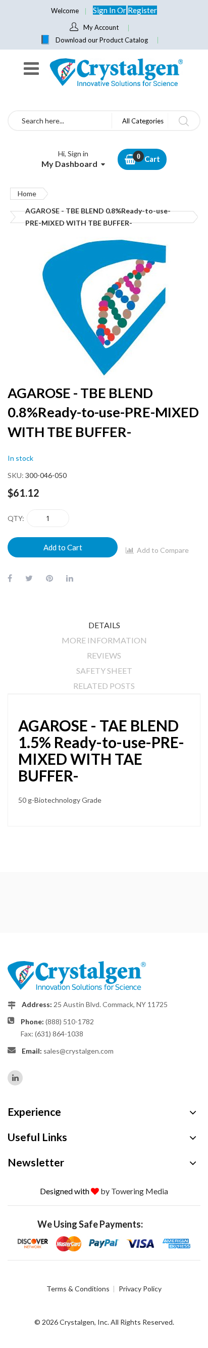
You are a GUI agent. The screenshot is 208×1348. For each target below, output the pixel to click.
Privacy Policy (140, 1288)
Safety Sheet (104, 670)
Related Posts (104, 685)
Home (27, 193)
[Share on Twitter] (29, 578)
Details (104, 625)
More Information (104, 640)
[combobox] (60, 120)
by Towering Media (134, 1191)
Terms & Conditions (78, 1288)
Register (142, 10)
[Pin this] (49, 578)
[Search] (183, 120)
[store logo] (115, 72)
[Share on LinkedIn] (69, 578)
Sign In (105, 10)
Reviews (104, 655)
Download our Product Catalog (102, 40)
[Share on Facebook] (10, 578)
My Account (101, 27)
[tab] (104, 625)
